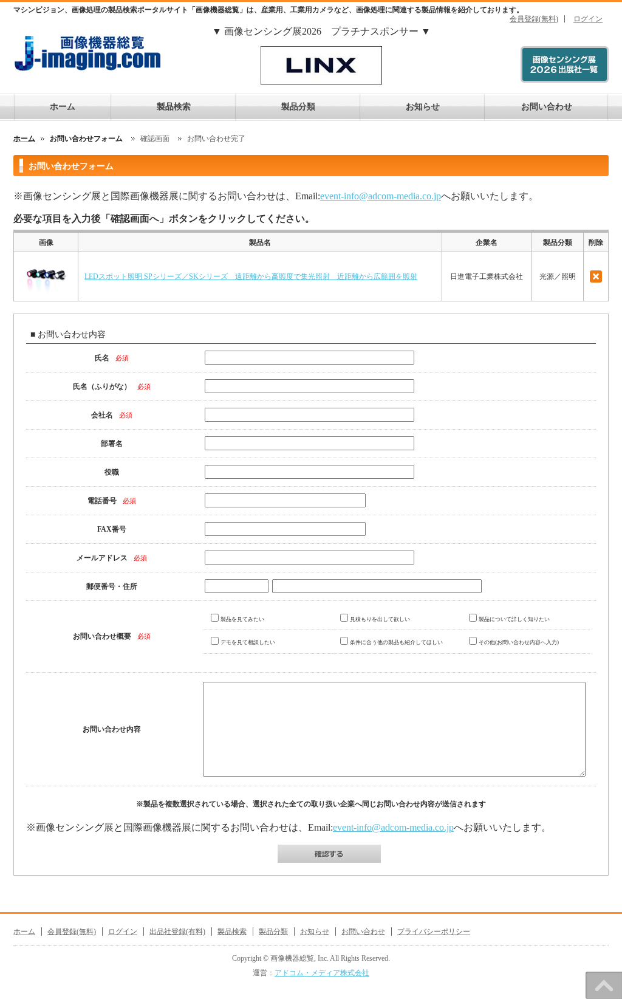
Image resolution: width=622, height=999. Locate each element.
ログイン (588, 19)
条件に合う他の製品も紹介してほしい (396, 642)
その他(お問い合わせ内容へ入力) (519, 642)
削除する (596, 276)
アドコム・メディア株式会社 (322, 973)
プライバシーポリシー (433, 931)
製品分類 (298, 106)
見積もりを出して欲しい (380, 619)
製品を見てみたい (242, 619)
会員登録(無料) (534, 19)
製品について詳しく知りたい (514, 619)
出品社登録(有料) (177, 931)
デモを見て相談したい (247, 642)
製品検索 (174, 106)
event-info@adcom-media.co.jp (380, 196)
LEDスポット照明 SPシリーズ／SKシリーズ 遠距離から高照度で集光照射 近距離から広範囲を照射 (250, 276)
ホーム (62, 106)
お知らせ (423, 106)
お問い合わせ (546, 106)
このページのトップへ (604, 985)
